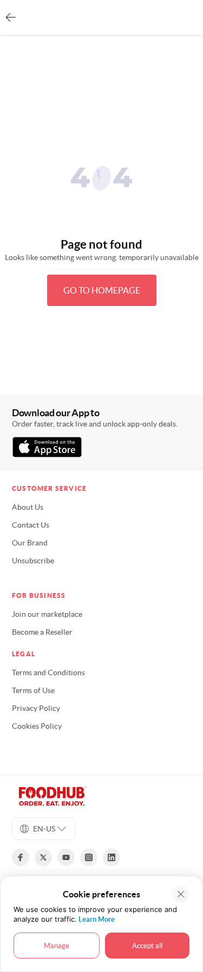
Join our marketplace (47, 614)
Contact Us (30, 525)
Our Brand (30, 542)
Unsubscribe (33, 560)
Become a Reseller (42, 632)
